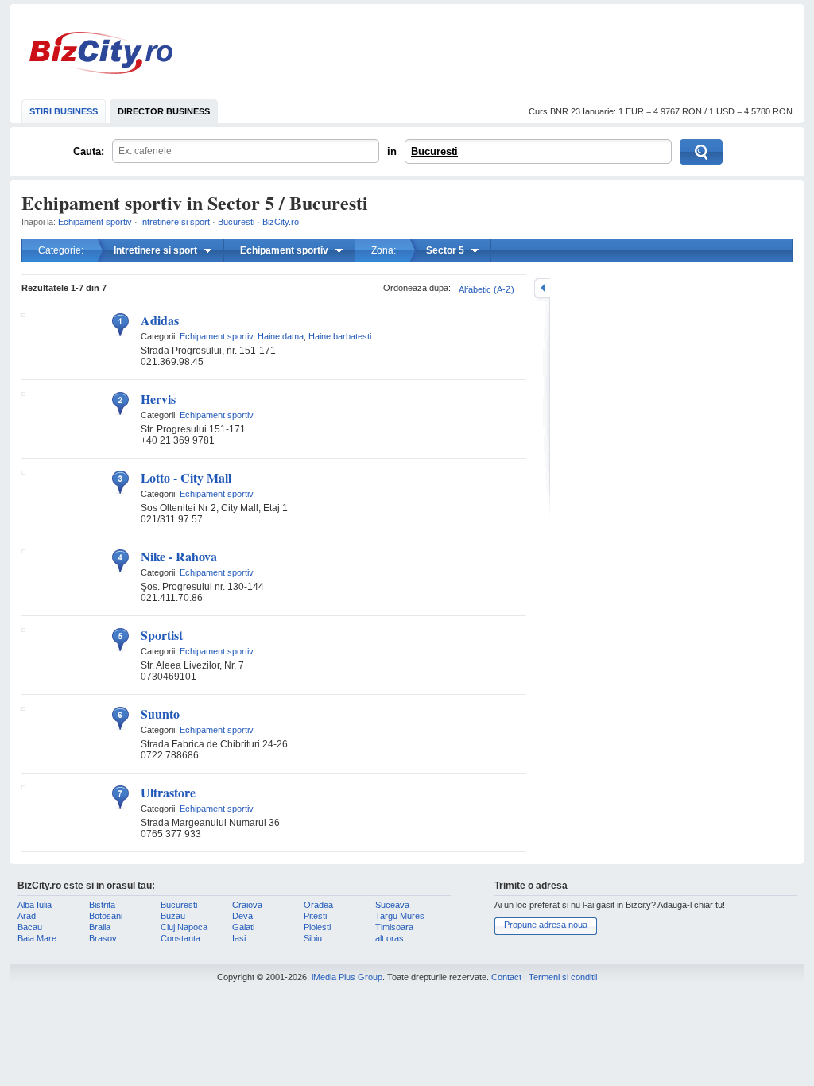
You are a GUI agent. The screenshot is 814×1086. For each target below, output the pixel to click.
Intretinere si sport (175, 222)
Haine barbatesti (339, 336)
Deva (242, 916)
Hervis (158, 399)
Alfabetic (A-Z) (486, 289)
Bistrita (102, 905)
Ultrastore (168, 792)
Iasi (239, 938)
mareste (542, 288)
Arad (26, 916)
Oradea (318, 905)
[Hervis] (23, 392)
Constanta (180, 938)
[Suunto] (23, 707)
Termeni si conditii (563, 977)
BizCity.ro (100, 53)
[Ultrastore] (23, 786)
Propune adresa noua (545, 924)
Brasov (103, 938)
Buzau (173, 916)
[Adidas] (23, 314)
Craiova (247, 905)
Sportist (162, 635)
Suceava (392, 905)
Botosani (105, 916)
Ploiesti (317, 927)
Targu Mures (399, 916)
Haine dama (281, 336)
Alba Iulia (34, 905)
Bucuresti (434, 151)
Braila (99, 927)
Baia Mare (36, 938)
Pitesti (315, 916)
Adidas (160, 320)
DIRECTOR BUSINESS (164, 111)
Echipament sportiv (95, 222)
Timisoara (394, 927)
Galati (243, 927)
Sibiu (313, 938)
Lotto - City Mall (186, 477)
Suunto (160, 713)
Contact (506, 977)
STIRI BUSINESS (63, 111)
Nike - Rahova (179, 556)
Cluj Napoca (184, 927)
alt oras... (393, 938)
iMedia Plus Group (347, 977)
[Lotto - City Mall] (23, 471)
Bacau (29, 927)
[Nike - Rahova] (23, 550)
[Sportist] (23, 628)
